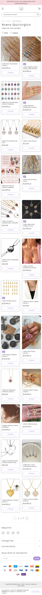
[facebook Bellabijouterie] (8, 532)
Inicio (3, 21)
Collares (8, 21)
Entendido (35, 591)
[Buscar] (38, 14)
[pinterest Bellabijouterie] (18, 532)
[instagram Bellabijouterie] (3, 532)
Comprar (11, 72)
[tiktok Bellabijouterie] (13, 532)
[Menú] (3, 9)
